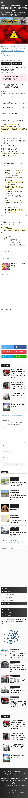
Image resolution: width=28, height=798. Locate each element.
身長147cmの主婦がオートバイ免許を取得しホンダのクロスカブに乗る (14, 8)
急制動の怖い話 (14, 510)
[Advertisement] (14, 293)
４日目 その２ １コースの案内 (12, 542)
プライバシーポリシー (15, 774)
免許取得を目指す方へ (17, 415)
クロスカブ (7, 603)
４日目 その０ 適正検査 (11, 540)
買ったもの (7, 609)
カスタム (5, 606)
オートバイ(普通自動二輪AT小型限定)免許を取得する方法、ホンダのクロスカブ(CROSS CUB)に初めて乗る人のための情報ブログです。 (14, 788)
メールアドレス (7, 451)
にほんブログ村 (6, 55)
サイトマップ (7, 612)
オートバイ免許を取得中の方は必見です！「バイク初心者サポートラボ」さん (18, 655)
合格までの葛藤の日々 (8, 600)
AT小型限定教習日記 (7, 415)
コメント (5, 427)
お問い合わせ (7, 615)
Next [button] (26, 21)
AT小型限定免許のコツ (8, 594)
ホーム (4, 771)
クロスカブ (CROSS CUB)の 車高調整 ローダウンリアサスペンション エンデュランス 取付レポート (18, 373)
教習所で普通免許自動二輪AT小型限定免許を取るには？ (18, 497)
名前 (4, 445)
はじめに (6, 588)
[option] (14, 21)
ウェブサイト (6, 457)
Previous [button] (1, 21)
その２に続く (5, 259)
